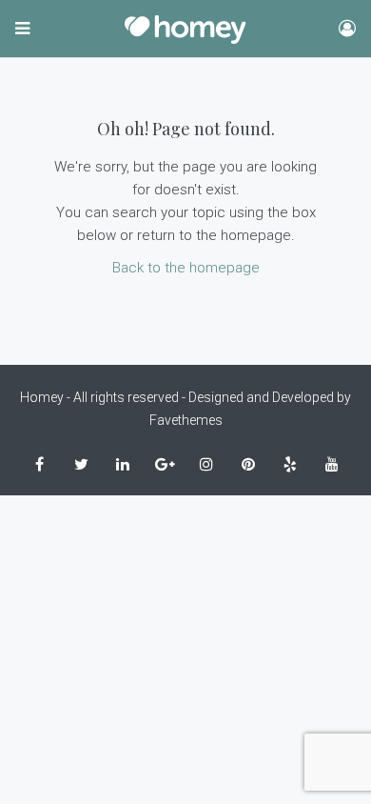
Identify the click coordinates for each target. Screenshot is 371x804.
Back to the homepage (186, 267)
